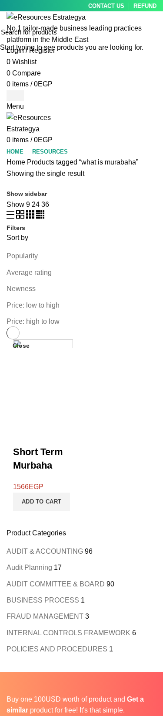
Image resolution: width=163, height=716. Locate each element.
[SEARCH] (151, 32)
